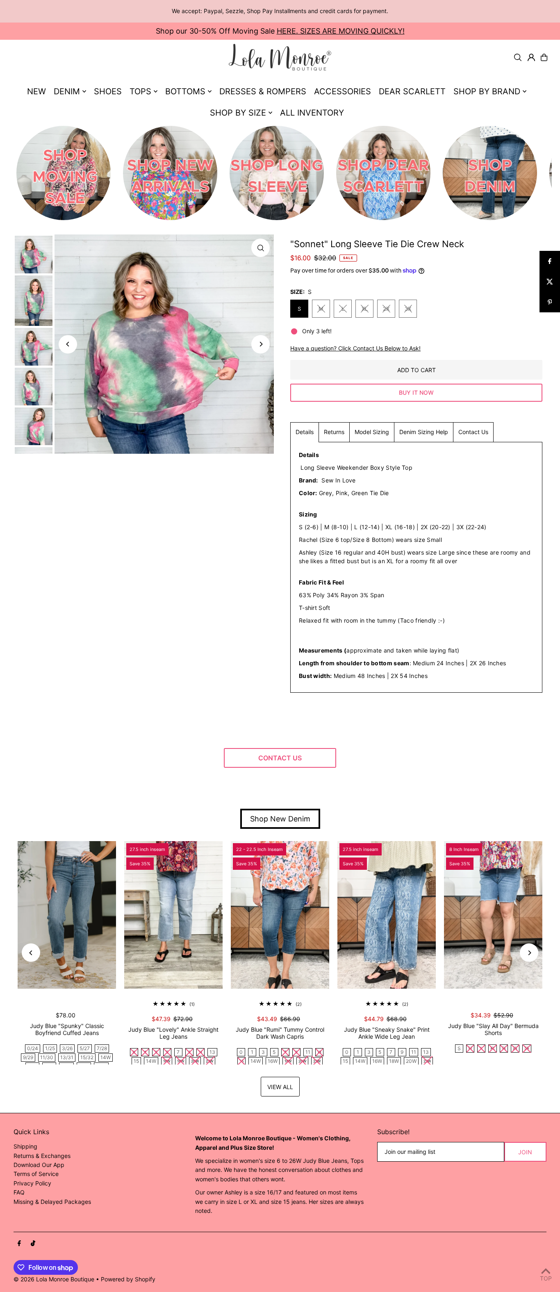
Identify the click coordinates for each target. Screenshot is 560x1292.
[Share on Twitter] (550, 281)
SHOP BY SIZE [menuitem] (238, 113)
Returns (334, 431)
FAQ (19, 1192)
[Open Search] (517, 57)
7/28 (102, 1048)
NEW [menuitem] (36, 91)
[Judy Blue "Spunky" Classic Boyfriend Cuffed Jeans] (67, 915)
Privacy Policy (32, 1183)
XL (365, 308)
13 (212, 1052)
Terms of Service (36, 1173)
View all (280, 1086)
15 (136, 1061)
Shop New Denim (280, 818)
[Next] (260, 344)
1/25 (50, 1048)
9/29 (28, 1057)
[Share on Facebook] (550, 261)
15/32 (86, 1057)
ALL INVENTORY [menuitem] (312, 113)
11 (307, 1052)
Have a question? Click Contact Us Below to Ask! (355, 348)
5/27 (85, 1048)
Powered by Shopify (128, 1279)
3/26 (67, 1048)
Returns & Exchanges (42, 1155)
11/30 (46, 1057)
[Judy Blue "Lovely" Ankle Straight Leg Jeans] (173, 915)
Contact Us (473, 431)
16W (273, 1061)
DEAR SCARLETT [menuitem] (412, 91)
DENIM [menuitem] (67, 91)
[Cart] (544, 57)
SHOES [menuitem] (108, 91)
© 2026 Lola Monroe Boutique (54, 1279)
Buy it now (416, 392)
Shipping (25, 1146)
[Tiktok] (33, 1243)
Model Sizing (372, 431)
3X (408, 308)
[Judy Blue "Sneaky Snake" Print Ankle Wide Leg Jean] (386, 915)
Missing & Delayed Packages (52, 1201)
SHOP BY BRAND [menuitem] (486, 91)
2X (386, 308)
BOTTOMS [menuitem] (185, 91)
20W (411, 1061)
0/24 (32, 1048)
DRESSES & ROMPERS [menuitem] (262, 91)
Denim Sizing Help (423, 431)
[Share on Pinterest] (550, 302)
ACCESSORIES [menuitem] (342, 91)
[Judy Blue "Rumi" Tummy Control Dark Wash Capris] (280, 915)
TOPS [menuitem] (140, 91)
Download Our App (39, 1164)
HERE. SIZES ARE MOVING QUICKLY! (341, 31)
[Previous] (68, 344)
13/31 (66, 1057)
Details (305, 431)
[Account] (531, 57)
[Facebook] (19, 1243)
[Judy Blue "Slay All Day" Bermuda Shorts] (493, 915)
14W (105, 1057)
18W (394, 1061)
